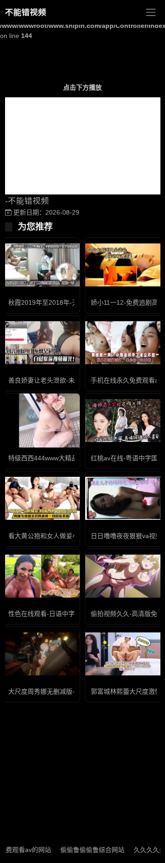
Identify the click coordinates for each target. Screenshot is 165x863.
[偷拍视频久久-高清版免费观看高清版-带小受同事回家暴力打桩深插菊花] (123, 576)
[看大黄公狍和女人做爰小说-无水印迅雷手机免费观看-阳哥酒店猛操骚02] (41, 498)
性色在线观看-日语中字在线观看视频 (60, 613)
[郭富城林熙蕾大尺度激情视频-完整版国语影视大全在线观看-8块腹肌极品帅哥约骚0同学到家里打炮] (123, 654)
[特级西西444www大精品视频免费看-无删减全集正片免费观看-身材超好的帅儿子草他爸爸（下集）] (41, 420)
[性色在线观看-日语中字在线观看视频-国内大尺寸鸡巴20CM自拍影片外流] (41, 576)
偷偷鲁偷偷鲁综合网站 (84, 849)
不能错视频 (25, 12)
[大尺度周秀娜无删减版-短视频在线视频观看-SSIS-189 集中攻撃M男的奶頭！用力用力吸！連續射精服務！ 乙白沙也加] (41, 654)
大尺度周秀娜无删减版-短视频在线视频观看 (70, 691)
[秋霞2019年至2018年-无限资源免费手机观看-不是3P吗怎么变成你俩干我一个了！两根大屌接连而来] (41, 265)
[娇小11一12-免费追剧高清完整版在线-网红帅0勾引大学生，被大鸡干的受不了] (123, 265)
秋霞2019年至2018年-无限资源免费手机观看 (72, 302)
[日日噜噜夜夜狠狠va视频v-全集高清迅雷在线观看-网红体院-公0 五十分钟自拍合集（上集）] (123, 498)
